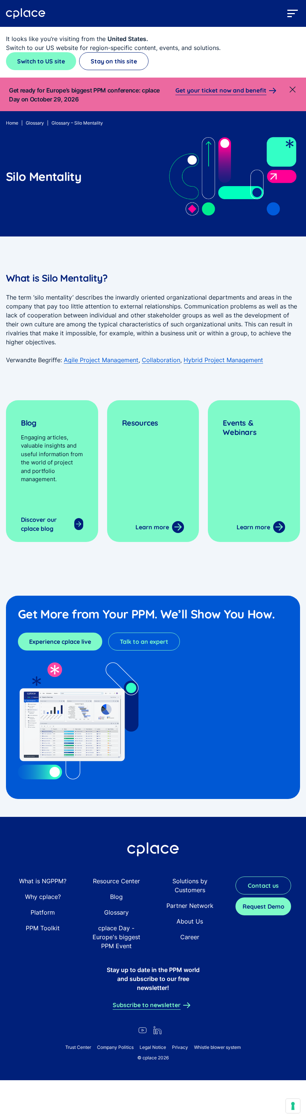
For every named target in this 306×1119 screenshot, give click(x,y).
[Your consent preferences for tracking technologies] (293, 1106)
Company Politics (115, 1047)
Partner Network (189, 905)
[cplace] (26, 13)
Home (12, 123)
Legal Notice (153, 1047)
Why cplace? (43, 896)
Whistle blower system (217, 1047)
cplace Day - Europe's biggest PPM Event (116, 937)
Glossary (35, 123)
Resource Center (116, 881)
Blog (116, 896)
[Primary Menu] (292, 13)
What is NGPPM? (42, 881)
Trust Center (78, 1047)
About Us (190, 921)
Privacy (180, 1047)
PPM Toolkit (43, 928)
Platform (43, 912)
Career (189, 937)
